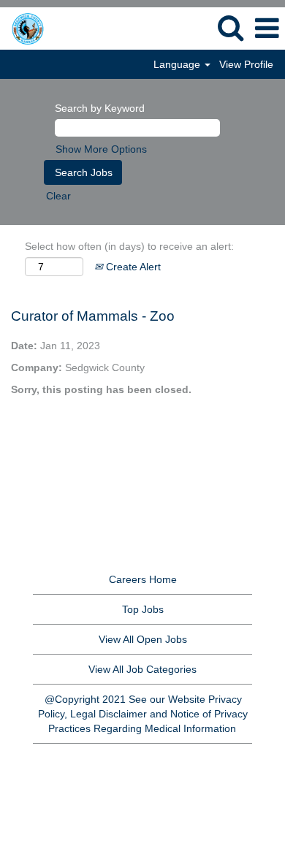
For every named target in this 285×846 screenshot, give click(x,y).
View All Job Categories (142, 669)
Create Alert (132, 267)
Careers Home (143, 579)
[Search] (230, 27)
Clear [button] (58, 196)
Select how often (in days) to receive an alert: (129, 246)
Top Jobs (143, 609)
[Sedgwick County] (46, 27)
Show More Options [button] (101, 149)
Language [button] (178, 64)
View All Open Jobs (143, 639)
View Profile (246, 64)
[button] (266, 28)
